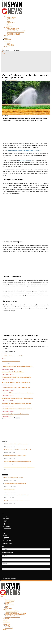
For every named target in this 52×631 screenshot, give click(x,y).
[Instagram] (4, 53)
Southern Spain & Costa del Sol (13, 34)
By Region (6, 27)
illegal (6, 351)
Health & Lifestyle (11, 22)
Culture (8, 21)
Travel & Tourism (10, 18)
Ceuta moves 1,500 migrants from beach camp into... (16, 387)
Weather (6, 46)
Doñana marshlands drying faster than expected (13, 477)
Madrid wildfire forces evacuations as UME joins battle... (17, 398)
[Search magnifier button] (49, 549)
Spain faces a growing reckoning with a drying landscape (15, 483)
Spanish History (10, 44)
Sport (8, 24)
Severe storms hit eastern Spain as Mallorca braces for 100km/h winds (17, 461)
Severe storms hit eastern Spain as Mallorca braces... (16, 382)
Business (6, 533)
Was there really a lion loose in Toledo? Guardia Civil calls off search (17, 449)
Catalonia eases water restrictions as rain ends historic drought (16, 494)
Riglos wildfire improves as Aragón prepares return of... (17, 408)
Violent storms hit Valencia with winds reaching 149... (16, 377)
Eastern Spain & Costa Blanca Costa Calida (16, 30)
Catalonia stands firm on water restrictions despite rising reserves (16, 500)
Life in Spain (7, 35)
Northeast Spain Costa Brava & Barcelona (15, 32)
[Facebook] (0, 596)
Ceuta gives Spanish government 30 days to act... (15, 414)
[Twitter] (3, 53)
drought (3, 351)
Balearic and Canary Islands (13, 28)
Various (8, 43)
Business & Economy (11, 17)
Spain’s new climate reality (9, 489)
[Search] (2, 49)
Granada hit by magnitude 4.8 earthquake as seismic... (17, 403)
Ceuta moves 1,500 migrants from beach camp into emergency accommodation (19, 467)
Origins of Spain (7, 41)
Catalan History (10, 45)
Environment (9, 19)
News (5, 16)
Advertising (6, 518)
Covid (8, 23)
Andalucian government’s (25, 160)
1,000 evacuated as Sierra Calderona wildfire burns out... (17, 366)
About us (6, 516)
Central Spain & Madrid (12, 29)
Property (6, 38)
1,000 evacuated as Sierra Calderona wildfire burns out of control (16, 443)
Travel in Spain (7, 39)
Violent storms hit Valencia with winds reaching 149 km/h (15, 455)
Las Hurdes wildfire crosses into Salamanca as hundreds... (18, 393)
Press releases (9, 26)
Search (17, 50)
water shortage (12, 351)
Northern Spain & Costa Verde (13, 33)
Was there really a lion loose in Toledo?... (13, 372)
